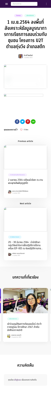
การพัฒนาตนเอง (14, 237)
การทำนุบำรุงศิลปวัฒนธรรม (17, 175)
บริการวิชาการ (30, 15)
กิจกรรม (18, 15)
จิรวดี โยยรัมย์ (28, 55)
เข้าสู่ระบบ (17, 379)
